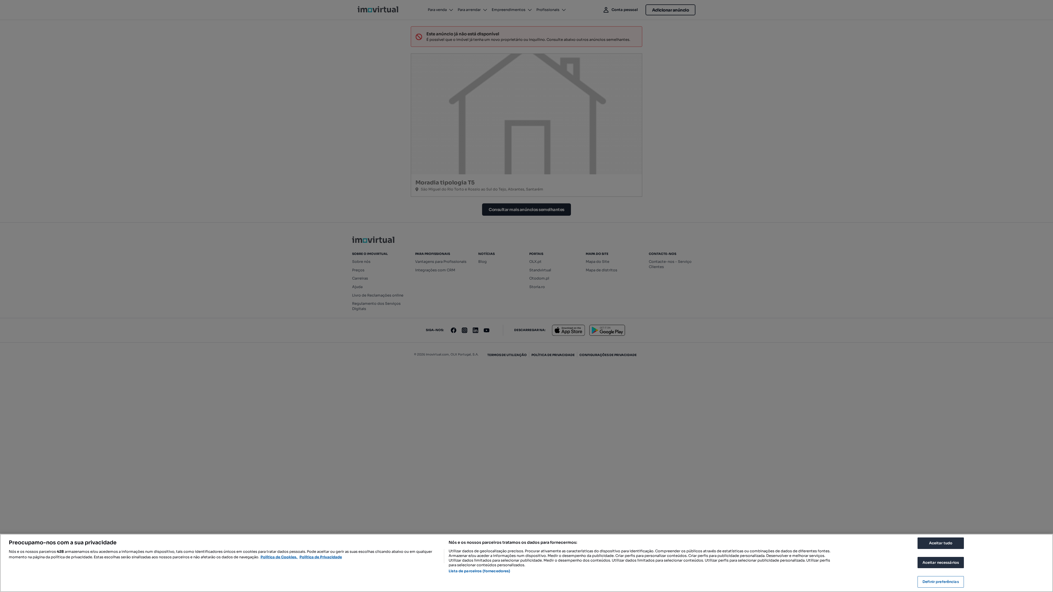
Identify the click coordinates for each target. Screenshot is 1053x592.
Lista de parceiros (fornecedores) (479, 571)
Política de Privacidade (320, 557)
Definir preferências (940, 581)
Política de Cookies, (279, 557)
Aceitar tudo (941, 543)
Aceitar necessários (940, 562)
